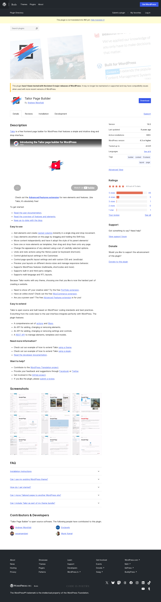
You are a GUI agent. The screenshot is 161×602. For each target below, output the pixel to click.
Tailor (12, 131)
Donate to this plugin (118, 261)
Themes (42, 564)
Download (144, 101)
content (138, 157)
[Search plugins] (36, 28)
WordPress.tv (74, 572)
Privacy (13, 572)
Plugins (42, 568)
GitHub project (39, 375)
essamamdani (21, 533)
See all (148, 215)
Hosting (13, 568)
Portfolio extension (70, 290)
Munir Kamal (66, 533)
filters (50, 323)
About (12, 560)
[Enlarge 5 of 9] (67, 418)
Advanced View (116, 169)
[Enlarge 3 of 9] (98, 396)
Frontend (146, 157)
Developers (72, 568)
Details (16, 114)
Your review (114, 215)
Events (99, 564)
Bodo (36, 586)
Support (147, 114)
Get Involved (101, 560)
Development (61, 114)
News (12, 564)
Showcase (43, 560)
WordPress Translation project (44, 367)
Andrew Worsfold (36, 102)
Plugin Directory (16, 13)
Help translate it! (98, 20)
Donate (100, 568)
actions (39, 323)
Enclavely (65, 527)
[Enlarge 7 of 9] (36, 439)
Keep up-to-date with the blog (28, 220)
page (148, 162)
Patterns (42, 572)
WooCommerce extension (65, 293)
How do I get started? (20, 487)
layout (141, 162)
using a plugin (65, 351)
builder (130, 157)
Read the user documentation (27, 213)
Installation (44, 114)
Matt (128, 564)
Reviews (29, 114)
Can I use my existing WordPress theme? (29, 479)
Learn (69, 560)
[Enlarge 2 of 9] (67, 396)
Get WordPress (149, 4)
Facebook (64, 371)
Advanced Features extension (44, 197)
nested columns (45, 233)
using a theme (65, 347)
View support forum (118, 236)
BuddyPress (131, 572)
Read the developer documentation (30, 355)
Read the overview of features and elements (34, 216)
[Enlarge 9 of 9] (98, 439)
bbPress (129, 568)
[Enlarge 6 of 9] (98, 418)
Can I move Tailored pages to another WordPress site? (35, 495)
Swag (99, 572)
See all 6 (147, 151)
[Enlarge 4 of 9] (36, 418)
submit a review (47, 378)
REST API (20, 334)
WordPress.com (132, 560)
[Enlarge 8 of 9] (67, 439)
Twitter (75, 371)
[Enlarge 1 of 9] (36, 396)
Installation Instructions (21, 471)
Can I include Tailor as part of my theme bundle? (32, 503)
